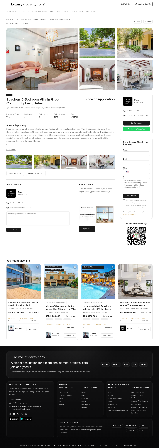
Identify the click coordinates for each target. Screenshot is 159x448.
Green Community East (59, 19)
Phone (125, 168)
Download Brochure (86, 229)
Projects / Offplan (65, 395)
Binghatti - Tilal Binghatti (139, 401)
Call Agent (138, 123)
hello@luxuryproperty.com (21, 403)
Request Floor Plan (35, 173)
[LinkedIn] (10, 414)
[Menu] (7, 4)
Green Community (40, 19)
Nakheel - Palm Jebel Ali (139, 407)
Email (125, 159)
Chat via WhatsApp (137, 129)
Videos (110, 395)
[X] (22, 414)
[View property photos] (42, 59)
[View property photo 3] (135, 43)
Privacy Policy (115, 445)
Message (126, 177)
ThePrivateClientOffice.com (118, 411)
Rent (52, 12)
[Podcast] (26, 414)
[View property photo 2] (97, 43)
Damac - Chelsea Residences (137, 396)
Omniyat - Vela (136, 404)
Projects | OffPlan (40, 12)
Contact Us (91, 12)
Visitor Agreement (129, 214)
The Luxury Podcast (115, 398)
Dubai (16, 19)
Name (125, 150)
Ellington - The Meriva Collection (138, 411)
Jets (66, 12)
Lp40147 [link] (24, 23)
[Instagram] (18, 414)
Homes (105, 364)
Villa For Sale (26, 19)
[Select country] (127, 171)
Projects (116, 364)
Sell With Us (125, 4)
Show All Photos (15, 173)
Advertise (10, 12)
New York (84, 398)
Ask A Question (13, 230)
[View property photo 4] (97, 75)
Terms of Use (127, 445)
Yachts (74, 12)
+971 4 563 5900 (17, 399)
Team (110, 401)
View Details (33, 329)
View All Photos (142, 86)
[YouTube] (14, 414)
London (84, 392)
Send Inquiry (131, 196)
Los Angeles (85, 404)
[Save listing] (37, 267)
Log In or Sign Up (144, 4)
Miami (83, 401)
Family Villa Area (12, 23)
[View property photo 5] (135, 75)
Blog (81, 12)
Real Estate (24, 12)
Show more (11, 150)
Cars (59, 12)
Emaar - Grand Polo (137, 392)
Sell (59, 445)
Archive (137, 445)
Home (8, 19)
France (84, 408)
